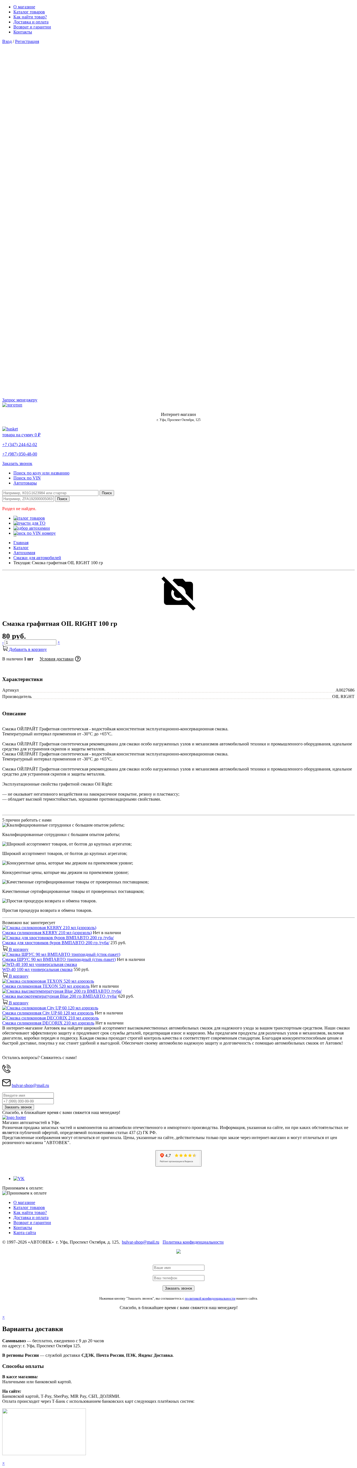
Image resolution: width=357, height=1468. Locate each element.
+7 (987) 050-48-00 (19, 454)
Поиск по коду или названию (41, 473)
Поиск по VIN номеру (34, 533)
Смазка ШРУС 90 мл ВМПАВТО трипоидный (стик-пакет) (59, 959)
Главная (20, 542)
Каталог (21, 547)
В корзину (18, 949)
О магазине (24, 6)
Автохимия (24, 552)
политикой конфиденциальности (210, 1298)
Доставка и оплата (31, 22)
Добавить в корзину (27, 649)
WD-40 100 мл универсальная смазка (37, 969)
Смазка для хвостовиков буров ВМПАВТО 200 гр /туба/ (55, 942)
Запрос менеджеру (19, 400)
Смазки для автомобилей (37, 557)
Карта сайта (24, 1232)
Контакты (22, 32)
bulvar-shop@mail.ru (30, 1085)
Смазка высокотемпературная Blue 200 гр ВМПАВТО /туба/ (59, 996)
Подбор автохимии (31, 528)
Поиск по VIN (27, 478)
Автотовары (25, 483)
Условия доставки (57, 659)
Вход (7, 41)
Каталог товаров (29, 11)
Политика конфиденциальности (193, 1242)
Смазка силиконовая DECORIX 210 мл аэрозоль (48, 1023)
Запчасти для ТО (29, 523)
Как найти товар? (30, 16)
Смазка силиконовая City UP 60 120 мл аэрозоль (48, 1013)
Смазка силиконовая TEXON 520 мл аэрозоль (46, 986)
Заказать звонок (17, 463)
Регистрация (27, 41)
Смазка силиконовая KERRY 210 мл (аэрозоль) (47, 932)
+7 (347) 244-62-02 (19, 444)
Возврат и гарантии (32, 27)
